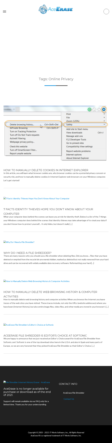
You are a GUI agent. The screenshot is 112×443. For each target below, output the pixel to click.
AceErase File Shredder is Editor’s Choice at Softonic (45, 335)
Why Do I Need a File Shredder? (27, 253)
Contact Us (69, 399)
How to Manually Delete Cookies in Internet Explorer (46, 170)
